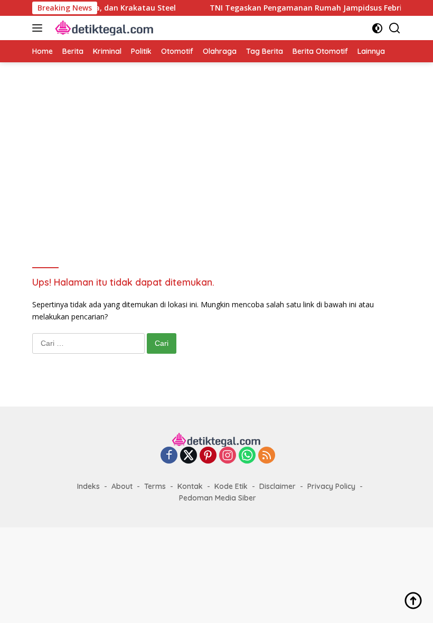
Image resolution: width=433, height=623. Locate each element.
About (122, 486)
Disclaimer (277, 486)
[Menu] (39, 28)
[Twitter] (188, 456)
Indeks (88, 486)
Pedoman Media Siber (217, 498)
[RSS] (266, 456)
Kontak (190, 486)
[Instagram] (227, 456)
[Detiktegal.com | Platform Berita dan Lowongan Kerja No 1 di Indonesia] (103, 28)
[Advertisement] (216, 157)
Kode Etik (231, 486)
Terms (155, 486)
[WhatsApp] (247, 456)
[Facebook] (169, 456)
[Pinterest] (208, 456)
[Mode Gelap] (377, 28)
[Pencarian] (395, 28)
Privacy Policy (331, 486)
